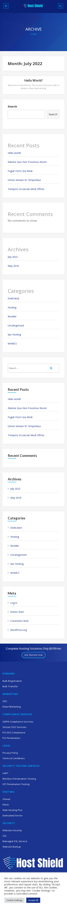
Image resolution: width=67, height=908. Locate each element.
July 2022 (13, 256)
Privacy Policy (10, 752)
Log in (13, 602)
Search (12, 106)
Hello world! (33, 80)
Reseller (12, 316)
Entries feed (17, 611)
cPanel (6, 799)
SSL (5, 835)
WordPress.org (18, 630)
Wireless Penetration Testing (19, 778)
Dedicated (13, 298)
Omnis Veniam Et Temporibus (24, 180)
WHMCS (12, 343)
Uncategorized (16, 325)
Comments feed (19, 620)
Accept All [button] (33, 900)
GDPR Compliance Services (18, 721)
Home (34, 34)
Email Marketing (12, 706)
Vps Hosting (14, 334)
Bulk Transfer (10, 686)
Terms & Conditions (14, 758)
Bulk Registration (12, 680)
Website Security (12, 830)
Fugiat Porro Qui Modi (20, 171)
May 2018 (13, 265)
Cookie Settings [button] (14, 900)
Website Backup (12, 846)
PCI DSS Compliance (14, 732)
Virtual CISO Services (15, 727)
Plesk (6, 804)
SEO (5, 701)
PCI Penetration (11, 738)
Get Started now (33, 654)
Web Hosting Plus (13, 810)
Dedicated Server (13, 815)
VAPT (5, 773)
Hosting (12, 307)
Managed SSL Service (15, 841)
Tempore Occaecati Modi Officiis (26, 189)
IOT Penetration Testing (16, 784)
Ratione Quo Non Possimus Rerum (27, 162)
